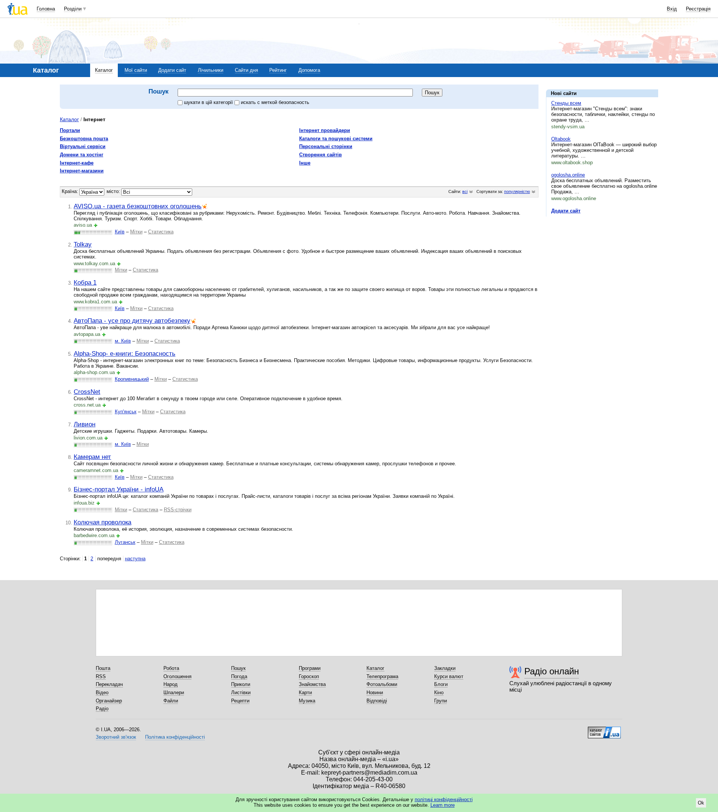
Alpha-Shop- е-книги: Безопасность (124, 353)
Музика (307, 701)
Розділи (73, 9)
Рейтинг (278, 70)
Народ (170, 684)
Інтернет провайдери (324, 130)
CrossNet (87, 391)
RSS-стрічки (177, 509)
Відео (102, 692)
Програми (309, 668)
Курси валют (448, 676)
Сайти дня (246, 70)
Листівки (241, 692)
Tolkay (83, 244)
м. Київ (123, 341)
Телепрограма (382, 676)
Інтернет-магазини (82, 171)
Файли (170, 701)
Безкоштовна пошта (84, 138)
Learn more (442, 805)
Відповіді (376, 701)
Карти (305, 692)
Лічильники (210, 70)
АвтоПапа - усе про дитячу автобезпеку (132, 320)
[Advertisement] (602, 268)
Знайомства (312, 684)
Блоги (441, 684)
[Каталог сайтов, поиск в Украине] (604, 730)
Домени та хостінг (81, 154)
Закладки (444, 668)
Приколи (240, 684)
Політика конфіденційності (175, 737)
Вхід (672, 9)
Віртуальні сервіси (82, 146)
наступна (135, 558)
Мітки (136, 232)
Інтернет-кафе (76, 163)
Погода (239, 676)
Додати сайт (172, 70)
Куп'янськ (125, 411)
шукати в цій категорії (209, 102)
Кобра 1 (85, 282)
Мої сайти (136, 70)
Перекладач (109, 684)
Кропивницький (132, 379)
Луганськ (125, 542)
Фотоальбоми (381, 684)
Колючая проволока (102, 522)
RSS (101, 676)
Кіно (439, 692)
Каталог (104, 70)
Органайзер (109, 701)
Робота (171, 668)
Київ (120, 232)
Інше (304, 163)
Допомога (309, 70)
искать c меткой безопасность (275, 102)
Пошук (238, 668)
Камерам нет (92, 456)
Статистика (161, 232)
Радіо (102, 708)
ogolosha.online (568, 175)
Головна (46, 9)
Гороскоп (309, 676)
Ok (701, 803)
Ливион (84, 424)
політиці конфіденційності (444, 799)
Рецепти (240, 701)
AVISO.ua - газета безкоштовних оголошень (138, 206)
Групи (440, 701)
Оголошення (177, 676)
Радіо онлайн (551, 671)
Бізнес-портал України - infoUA (118, 489)
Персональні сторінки (325, 146)
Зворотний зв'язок (116, 737)
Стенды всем (566, 103)
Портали (70, 130)
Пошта (103, 668)
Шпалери (173, 692)
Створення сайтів (320, 154)
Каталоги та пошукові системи (335, 138)
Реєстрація (698, 9)
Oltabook (561, 139)
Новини (374, 692)
